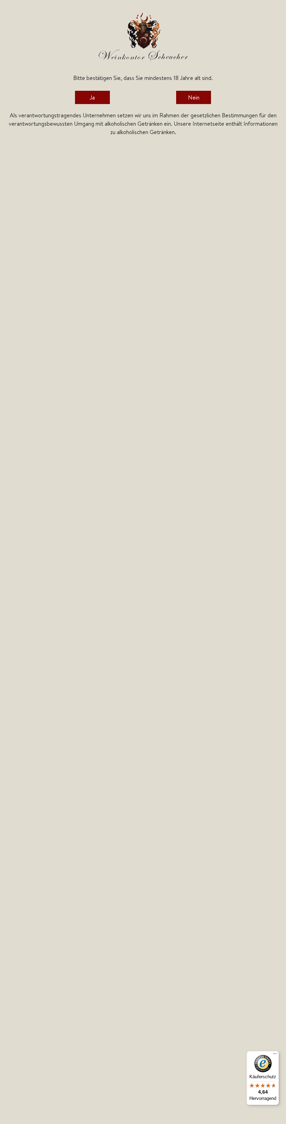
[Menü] (275, 1055)
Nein (194, 97)
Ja (92, 97)
